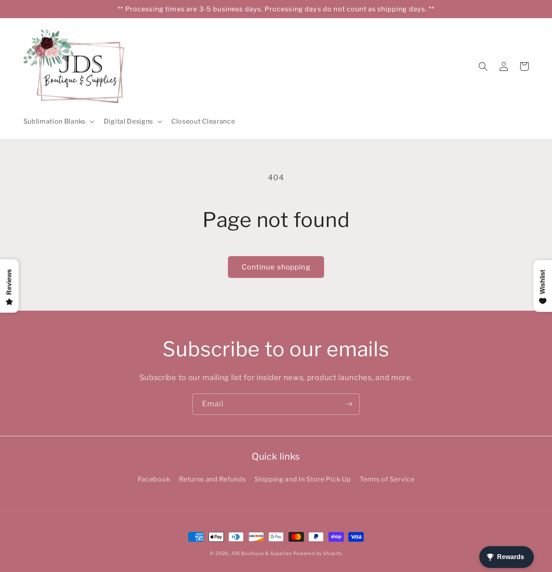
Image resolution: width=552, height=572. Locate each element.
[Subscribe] (349, 404)
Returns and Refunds (212, 479)
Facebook (154, 479)
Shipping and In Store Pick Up (303, 479)
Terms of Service (387, 479)
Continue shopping (276, 267)
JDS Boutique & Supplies (261, 553)
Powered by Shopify (317, 553)
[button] (58, 121)
